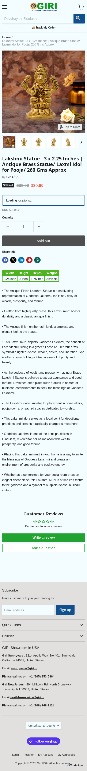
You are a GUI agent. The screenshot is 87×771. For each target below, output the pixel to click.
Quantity (7, 217)
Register (28, 754)
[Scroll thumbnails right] (81, 142)
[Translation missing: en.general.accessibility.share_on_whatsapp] (37, 260)
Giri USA (12, 177)
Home (6, 37)
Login (15, 754)
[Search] (79, 18)
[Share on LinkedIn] (21, 260)
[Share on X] (13, 260)
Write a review (44, 537)
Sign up (65, 609)
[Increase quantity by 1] (39, 226)
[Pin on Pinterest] (29, 260)
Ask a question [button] (43, 548)
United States (41, 725)
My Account (45, 754)
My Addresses (66, 754)
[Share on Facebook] (5, 260)
